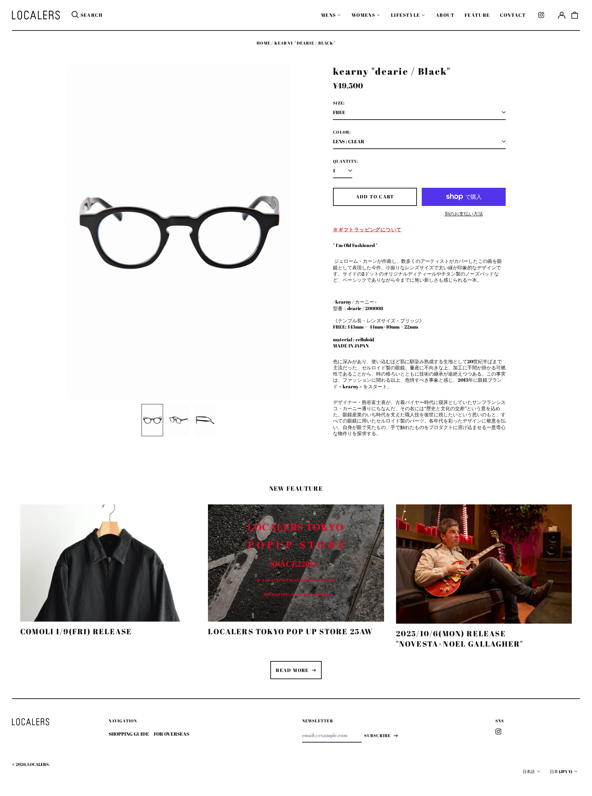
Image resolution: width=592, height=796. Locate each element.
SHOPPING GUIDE (129, 734)
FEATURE (477, 15)
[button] (574, 15)
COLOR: (342, 132)
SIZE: (339, 103)
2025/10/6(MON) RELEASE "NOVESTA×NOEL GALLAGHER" (459, 638)
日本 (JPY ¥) (561, 771)
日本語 (528, 771)
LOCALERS (38, 764)
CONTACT (513, 15)
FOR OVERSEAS (171, 734)
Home (263, 43)
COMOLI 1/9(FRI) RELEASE (76, 631)
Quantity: (345, 161)
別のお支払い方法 (464, 214)
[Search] (75, 15)
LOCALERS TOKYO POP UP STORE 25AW (290, 631)
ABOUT (445, 15)
